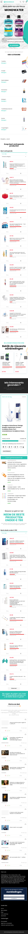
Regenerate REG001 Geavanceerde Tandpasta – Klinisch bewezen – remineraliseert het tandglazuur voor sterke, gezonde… (17, 165)
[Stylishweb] (25, 720)
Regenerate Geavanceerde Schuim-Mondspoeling (16, 586)
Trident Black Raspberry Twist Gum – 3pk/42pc (20, 364)
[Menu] (1, 2)
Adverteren (3, 915)
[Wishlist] (23, 2)
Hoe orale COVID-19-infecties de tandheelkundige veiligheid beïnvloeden (17, 843)
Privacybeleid (4, 921)
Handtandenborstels (12, 460)
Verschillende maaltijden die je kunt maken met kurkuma (18, 798)
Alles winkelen (4, 910)
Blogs (2, 912)
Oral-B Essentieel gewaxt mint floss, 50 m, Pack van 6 (18, 210)
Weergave (3, 63)
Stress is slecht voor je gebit (16, 827)
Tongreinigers (10, 493)
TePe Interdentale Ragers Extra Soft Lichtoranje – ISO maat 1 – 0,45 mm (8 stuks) (17, 253)
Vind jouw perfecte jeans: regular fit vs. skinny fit (18, 723)
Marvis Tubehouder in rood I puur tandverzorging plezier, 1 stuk (17, 196)
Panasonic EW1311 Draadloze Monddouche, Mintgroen (16, 632)
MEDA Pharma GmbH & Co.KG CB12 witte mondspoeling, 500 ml (17, 239)
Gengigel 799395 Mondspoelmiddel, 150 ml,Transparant (18, 572)
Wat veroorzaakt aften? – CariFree (17, 857)
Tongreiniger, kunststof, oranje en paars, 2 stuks (17, 618)
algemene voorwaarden (6, 923)
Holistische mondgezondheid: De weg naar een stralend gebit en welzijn (17, 783)
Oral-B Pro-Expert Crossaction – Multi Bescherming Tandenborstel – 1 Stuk (17, 268)
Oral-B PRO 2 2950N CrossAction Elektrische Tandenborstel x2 (17, 541)
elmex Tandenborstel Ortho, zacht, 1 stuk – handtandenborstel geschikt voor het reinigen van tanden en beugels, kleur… (17, 283)
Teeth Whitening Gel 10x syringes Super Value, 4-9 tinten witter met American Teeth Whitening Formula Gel (18, 557)
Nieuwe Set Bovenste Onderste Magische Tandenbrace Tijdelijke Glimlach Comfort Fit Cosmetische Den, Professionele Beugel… (18, 181)
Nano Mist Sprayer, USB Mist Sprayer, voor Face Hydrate (17, 329)
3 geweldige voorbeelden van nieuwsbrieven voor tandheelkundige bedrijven (16, 739)
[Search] (20, 2)
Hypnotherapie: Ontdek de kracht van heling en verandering (17, 768)
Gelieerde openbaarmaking (7, 925)
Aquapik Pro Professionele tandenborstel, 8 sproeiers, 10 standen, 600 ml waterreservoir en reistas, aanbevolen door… (18, 315)
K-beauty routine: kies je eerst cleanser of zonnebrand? (16, 813)
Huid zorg (3, 817)
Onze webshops (4, 914)
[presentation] (2, 357)
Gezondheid (3, 757)
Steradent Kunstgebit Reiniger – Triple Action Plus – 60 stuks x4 (18, 224)
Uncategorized (4, 727)
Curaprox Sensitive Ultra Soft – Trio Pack (17, 677)
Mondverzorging (4, 742)
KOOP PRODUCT (7, 450)
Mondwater (10, 485)
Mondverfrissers (11, 472)
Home (2, 908)
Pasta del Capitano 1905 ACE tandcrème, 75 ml (16, 646)
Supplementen (4, 802)
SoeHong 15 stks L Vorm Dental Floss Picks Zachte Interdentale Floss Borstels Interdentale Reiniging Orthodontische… (18, 661)
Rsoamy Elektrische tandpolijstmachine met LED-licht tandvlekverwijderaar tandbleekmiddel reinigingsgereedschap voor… (17, 602)
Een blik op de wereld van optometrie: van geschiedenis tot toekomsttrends (17, 753)
